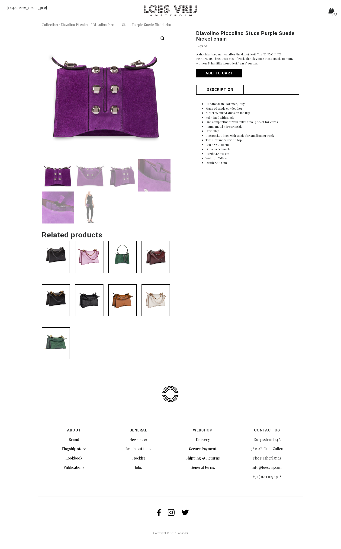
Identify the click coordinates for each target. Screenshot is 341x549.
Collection (50, 24)
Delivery (203, 439)
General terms (202, 467)
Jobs (138, 467)
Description (220, 89)
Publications (74, 467)
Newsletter (138, 439)
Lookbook (73, 458)
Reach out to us (138, 448)
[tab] (220, 90)
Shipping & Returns (203, 458)
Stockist (138, 458)
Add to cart (219, 73)
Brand (74, 439)
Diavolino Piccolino (75, 24)
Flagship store (74, 448)
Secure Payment (202, 448)
